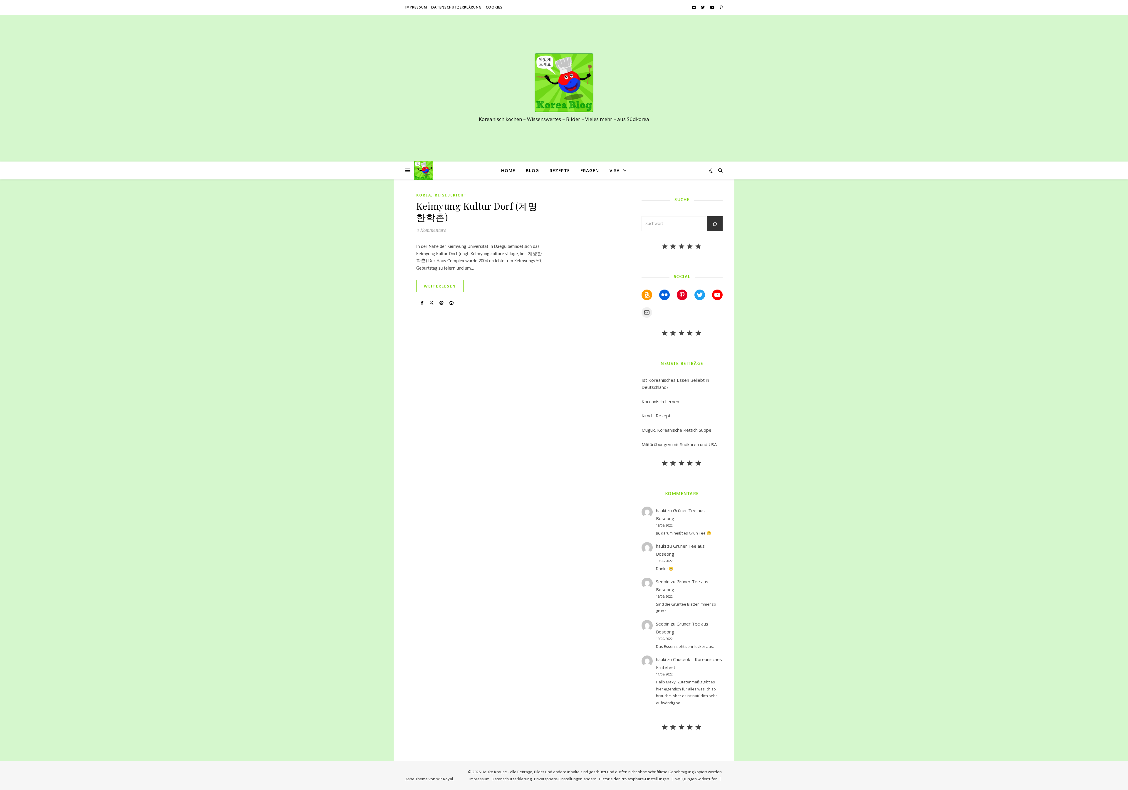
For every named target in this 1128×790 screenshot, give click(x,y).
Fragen (589, 170)
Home (508, 170)
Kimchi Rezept (656, 415)
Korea (423, 195)
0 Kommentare (431, 230)
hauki (661, 510)
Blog (532, 170)
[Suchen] (715, 224)
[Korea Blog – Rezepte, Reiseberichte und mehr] (564, 82)
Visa (615, 170)
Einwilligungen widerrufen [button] (695, 778)
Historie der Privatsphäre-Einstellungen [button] (634, 778)
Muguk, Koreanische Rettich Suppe (676, 430)
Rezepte (560, 170)
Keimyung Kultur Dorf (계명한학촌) (476, 211)
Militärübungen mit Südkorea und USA (679, 444)
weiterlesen (440, 286)
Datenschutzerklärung (456, 7)
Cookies (494, 7)
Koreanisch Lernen (660, 401)
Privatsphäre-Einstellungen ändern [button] (565, 778)
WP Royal (444, 778)
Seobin (662, 581)
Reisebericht (451, 195)
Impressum (416, 7)
